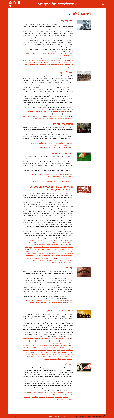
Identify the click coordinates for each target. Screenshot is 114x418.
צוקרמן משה (38, 356)
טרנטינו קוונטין (62, 352)
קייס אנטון (70, 359)
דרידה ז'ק (32, 60)
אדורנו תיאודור (63, 245)
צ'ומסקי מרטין (47, 356)
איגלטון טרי (64, 58)
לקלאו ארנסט (46, 256)
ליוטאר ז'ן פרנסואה (30, 253)
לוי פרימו (36, 352)
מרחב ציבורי (69, 303)
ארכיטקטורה (60, 339)
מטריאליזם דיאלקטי (61, 153)
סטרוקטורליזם (47, 114)
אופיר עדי (56, 116)
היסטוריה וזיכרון (44, 174)
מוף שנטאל (37, 256)
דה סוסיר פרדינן (40, 249)
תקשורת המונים (35, 303)
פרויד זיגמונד (43, 260)
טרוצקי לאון (60, 253)
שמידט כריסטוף (54, 118)
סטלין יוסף (45, 181)
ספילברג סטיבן (68, 356)
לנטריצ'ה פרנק (68, 256)
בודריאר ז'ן (45, 247)
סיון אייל (37, 354)
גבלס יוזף (42, 397)
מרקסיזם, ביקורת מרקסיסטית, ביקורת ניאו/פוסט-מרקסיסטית (51, 188)
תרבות (60, 56)
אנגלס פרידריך (46, 58)
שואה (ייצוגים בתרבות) (60, 310)
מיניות (65, 114)
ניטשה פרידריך (68, 65)
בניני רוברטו (62, 348)
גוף (49, 112)
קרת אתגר (53, 359)
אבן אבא (65, 345)
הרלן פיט (27, 397)
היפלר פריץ (34, 397)
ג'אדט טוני (54, 348)
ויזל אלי (49, 350)
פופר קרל (43, 65)
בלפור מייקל (50, 397)
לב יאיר (53, 352)
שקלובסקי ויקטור (56, 262)
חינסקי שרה (48, 305)
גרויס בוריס (30, 116)
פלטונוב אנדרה (64, 260)
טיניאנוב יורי (69, 253)
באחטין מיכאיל (55, 247)
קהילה (65, 145)
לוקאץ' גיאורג (41, 253)
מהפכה (71, 177)
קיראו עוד (53, 51)
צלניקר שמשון (64, 118)
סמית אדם (53, 258)
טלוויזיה (63, 341)
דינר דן (63, 350)
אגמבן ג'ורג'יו (64, 116)
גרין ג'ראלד (69, 350)
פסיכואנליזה (56, 303)
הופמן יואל (56, 350)
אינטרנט (58, 300)
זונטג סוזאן (33, 350)
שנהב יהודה (37, 118)
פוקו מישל (41, 148)
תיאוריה (66, 56)
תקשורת (54, 145)
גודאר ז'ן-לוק (45, 348)
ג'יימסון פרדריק (37, 179)
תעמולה (68, 364)
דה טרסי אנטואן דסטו (43, 60)
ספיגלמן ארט (29, 354)
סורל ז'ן (60, 65)
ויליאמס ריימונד (31, 251)
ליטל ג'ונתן (52, 354)
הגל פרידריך (56, 251)
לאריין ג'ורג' (56, 62)
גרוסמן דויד (27, 348)
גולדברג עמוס (36, 348)
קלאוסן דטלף (62, 359)
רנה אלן (47, 359)
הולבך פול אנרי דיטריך (44, 251)
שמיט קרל (45, 118)
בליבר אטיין (65, 60)
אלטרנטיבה (57, 143)
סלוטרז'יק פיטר (52, 65)
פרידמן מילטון (34, 260)
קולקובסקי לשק (63, 67)
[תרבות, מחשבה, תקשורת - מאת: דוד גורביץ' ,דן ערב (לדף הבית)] (57, 3)
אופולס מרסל (48, 345)
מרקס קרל (28, 62)
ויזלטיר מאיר (42, 350)
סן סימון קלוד (44, 258)
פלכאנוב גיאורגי (36, 181)
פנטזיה (32, 341)
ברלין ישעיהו (69, 249)
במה (53, 339)
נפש (62, 303)
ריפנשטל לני (61, 399)
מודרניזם (70, 242)
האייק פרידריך (65, 251)
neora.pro (20, 416)
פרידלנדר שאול (58, 356)
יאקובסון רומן (51, 253)
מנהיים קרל (35, 62)
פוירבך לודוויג (34, 258)
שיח (28, 53)
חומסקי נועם (69, 399)
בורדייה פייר (57, 305)
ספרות (38, 341)
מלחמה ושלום (36, 53)
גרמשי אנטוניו (55, 60)
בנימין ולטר (28, 247)
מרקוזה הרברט (38, 305)
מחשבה (44, 53)
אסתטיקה (66, 392)
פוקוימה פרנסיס (34, 65)
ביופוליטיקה (66, 72)
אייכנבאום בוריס (44, 245)
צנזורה (69, 268)
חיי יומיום (31, 112)
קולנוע (62, 343)
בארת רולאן (29, 58)
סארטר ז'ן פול (69, 258)
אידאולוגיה (67, 21)
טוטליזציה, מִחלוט (63, 124)
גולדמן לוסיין (60, 249)
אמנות (67, 339)
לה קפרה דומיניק (45, 352)
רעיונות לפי (80, 13)
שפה (72, 56)
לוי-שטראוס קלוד (46, 62)
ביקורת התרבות (64, 53)
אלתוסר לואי (56, 58)
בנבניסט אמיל (39, 116)
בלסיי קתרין (57, 148)
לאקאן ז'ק (64, 62)
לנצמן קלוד (44, 354)
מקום (47, 341)
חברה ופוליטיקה (53, 53)
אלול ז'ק (65, 397)
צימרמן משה (30, 356)
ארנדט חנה (37, 58)
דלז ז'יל (31, 249)
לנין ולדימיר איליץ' (63, 181)
